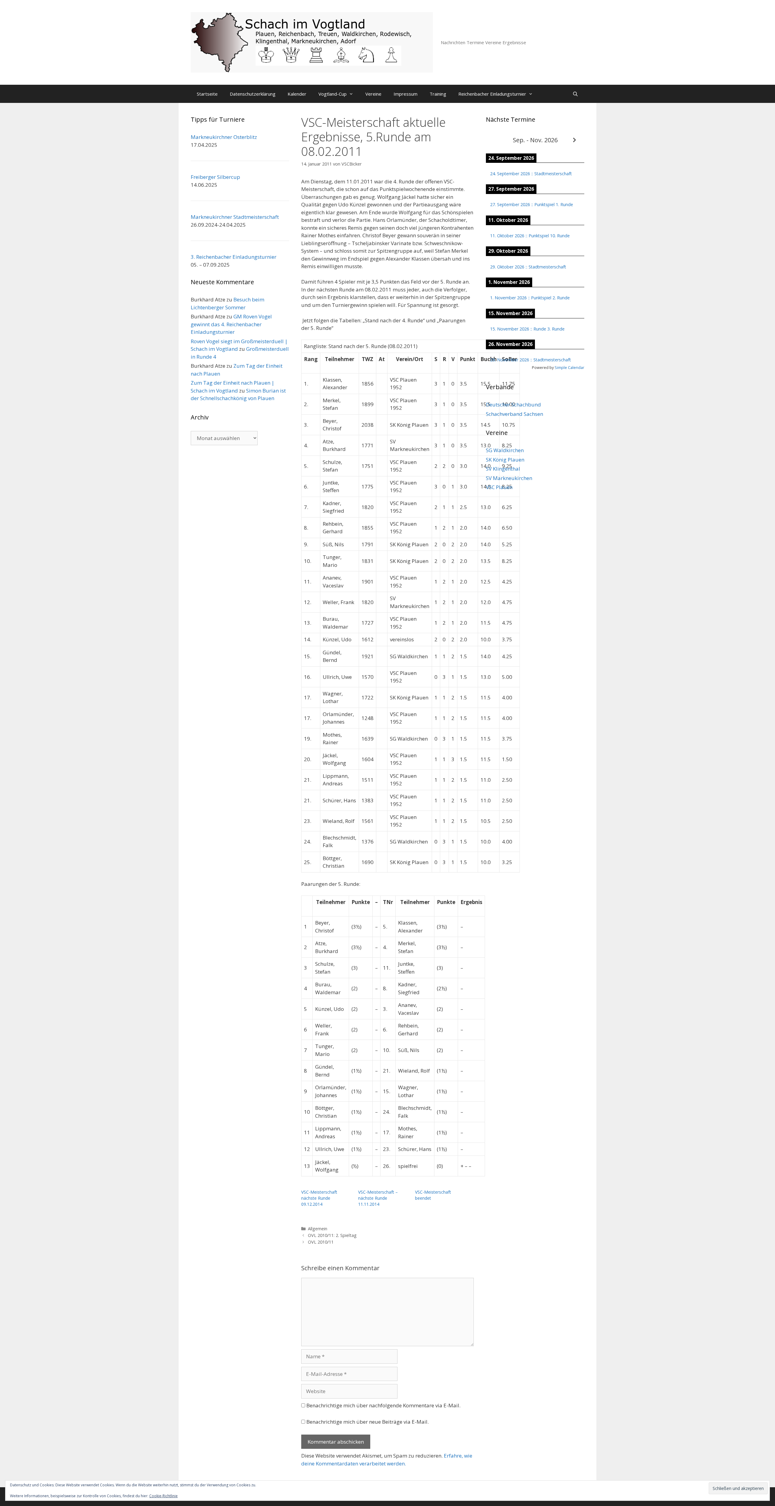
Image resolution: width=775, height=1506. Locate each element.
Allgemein (317, 1228)
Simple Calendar (569, 367)
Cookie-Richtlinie (163, 1495)
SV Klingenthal (503, 468)
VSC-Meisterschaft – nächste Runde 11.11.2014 (378, 1198)
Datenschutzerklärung (252, 94)
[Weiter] (574, 140)
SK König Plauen (505, 459)
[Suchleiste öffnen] (575, 94)
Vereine (373, 94)
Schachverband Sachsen (514, 413)
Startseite (207, 94)
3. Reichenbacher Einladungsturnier (233, 256)
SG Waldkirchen (505, 450)
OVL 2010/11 (321, 1242)
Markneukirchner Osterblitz (224, 136)
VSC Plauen (499, 487)
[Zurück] (496, 140)
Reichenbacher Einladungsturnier (492, 94)
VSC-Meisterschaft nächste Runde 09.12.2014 (319, 1198)
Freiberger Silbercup (215, 176)
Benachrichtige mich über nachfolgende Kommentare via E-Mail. (383, 1405)
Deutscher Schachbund (513, 404)
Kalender (297, 94)
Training (438, 94)
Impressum (405, 94)
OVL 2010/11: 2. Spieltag (332, 1235)
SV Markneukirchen (509, 478)
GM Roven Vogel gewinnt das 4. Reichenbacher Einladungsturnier (231, 324)
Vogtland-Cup (332, 94)
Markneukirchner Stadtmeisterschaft (235, 216)
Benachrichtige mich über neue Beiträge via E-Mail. (367, 1421)
